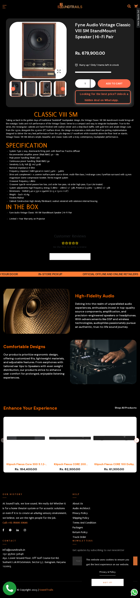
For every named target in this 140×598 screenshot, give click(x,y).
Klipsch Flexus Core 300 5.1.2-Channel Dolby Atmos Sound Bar (26, 464)
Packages (78, 527)
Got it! (107, 582)
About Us (78, 503)
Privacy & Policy (108, 572)
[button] (15, 89)
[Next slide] (63, 89)
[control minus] (77, 83)
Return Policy (80, 532)
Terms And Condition (84, 522)
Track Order (79, 537)
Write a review (70, 256)
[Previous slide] (3, 440)
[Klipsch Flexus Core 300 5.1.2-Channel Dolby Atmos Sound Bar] (26, 440)
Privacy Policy (80, 513)
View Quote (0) (138, 18)
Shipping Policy (81, 517)
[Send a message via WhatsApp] (134, 592)
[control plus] (93, 83)
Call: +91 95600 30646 (15, 522)
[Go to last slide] (13, 89)
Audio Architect (81, 508)
